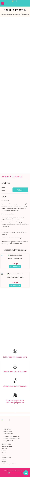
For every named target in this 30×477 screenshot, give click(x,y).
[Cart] (27, 3)
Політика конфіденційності (9, 463)
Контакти (4, 455)
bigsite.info (23, 470)
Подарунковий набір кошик (15, 277)
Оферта (4, 461)
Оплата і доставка (6, 457)
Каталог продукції (16, 14)
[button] (2, 3)
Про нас (4, 450)
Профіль (4, 459)
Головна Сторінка (6, 14)
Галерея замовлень (7, 446)
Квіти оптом (5, 448)
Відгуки (4, 453)
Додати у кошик (20, 189)
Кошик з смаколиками (15, 258)
